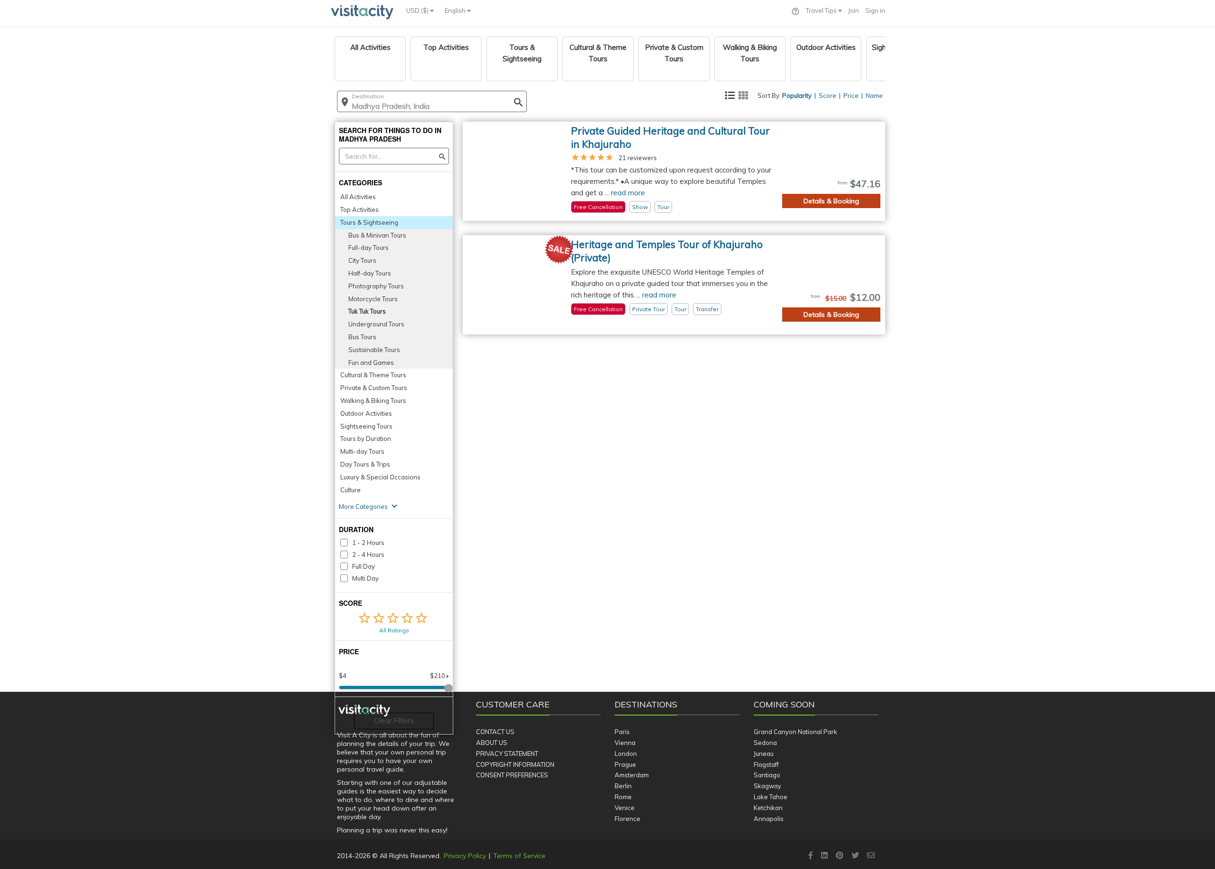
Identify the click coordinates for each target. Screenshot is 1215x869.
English (456, 10)
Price (851, 95)
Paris (622, 731)
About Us (491, 742)
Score (827, 95)
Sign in (875, 10)
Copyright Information (515, 764)
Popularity (797, 95)
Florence (627, 818)
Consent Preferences (512, 775)
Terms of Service (519, 855)
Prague (625, 764)
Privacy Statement (507, 753)
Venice (625, 808)
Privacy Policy (465, 855)
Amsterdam (632, 775)
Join (853, 10)
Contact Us (495, 731)
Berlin (623, 786)
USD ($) (418, 10)
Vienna (625, 742)
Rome (623, 797)
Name (874, 95)
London (626, 753)
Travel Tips (822, 10)
